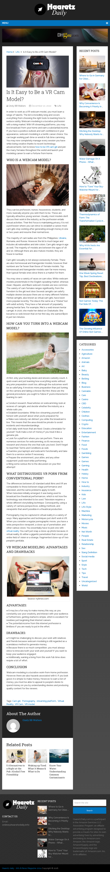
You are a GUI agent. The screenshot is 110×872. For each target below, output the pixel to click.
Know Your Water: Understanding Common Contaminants (57, 771)
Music (84, 527)
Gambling (86, 453)
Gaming (85, 465)
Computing (87, 420)
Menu (5, 23)
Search (90, 810)
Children (86, 412)
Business (86, 387)
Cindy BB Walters (17, 106)
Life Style (86, 507)
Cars (84, 395)
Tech (84, 569)
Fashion (85, 436)
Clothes (85, 416)
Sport (84, 560)
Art (83, 366)
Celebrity (86, 407)
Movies (85, 523)
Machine (86, 511)
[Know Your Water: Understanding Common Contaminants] (59, 756)
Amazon (86, 358)
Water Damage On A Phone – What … (58, 841)
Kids (84, 494)
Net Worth (87, 531)
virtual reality (12, 531)
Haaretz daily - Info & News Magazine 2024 (21, 868)
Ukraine (62, 238)
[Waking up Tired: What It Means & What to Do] (37, 756)
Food (84, 445)
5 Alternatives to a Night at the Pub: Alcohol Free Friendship (15, 770)
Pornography (28, 701)
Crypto (85, 424)
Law (84, 498)
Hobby (85, 474)
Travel (85, 577)
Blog (84, 383)
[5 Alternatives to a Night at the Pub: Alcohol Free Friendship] (16, 756)
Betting (85, 378)
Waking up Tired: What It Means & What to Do (37, 768)
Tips (84, 573)
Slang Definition (89, 552)
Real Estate (87, 540)
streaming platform (46, 701)
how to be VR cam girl (46, 147)
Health (85, 469)
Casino (85, 399)
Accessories (88, 349)
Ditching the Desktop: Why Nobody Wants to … (59, 831)
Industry (86, 486)
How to (85, 482)
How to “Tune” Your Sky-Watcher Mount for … (58, 853)
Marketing (86, 515)
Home (85, 478)
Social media (88, 556)
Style (84, 565)
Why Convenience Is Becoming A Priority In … (58, 820)
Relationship (88, 544)
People (85, 536)
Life (59, 106)
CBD (84, 403)
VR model (30, 704)
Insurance (86, 490)
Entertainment (89, 432)
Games (85, 457)
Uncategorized (89, 581)
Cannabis (86, 391)
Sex (83, 548)
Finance (85, 440)
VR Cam (19, 704)
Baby (84, 370)
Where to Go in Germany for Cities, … (58, 808)
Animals (85, 362)
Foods (85, 449)
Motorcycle (87, 519)
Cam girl (16, 701)
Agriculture (87, 354)
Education (87, 428)
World (85, 585)
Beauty (85, 374)
